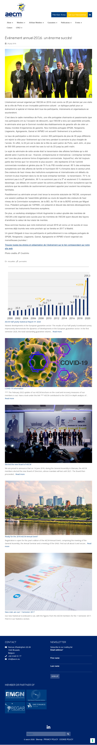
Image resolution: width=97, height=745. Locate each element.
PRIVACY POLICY (51, 739)
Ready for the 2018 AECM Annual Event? (21, 536)
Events (78, 23)
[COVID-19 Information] (48, 362)
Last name (54, 666)
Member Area (59, 14)
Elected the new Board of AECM (18, 464)
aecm (28, 739)
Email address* (56, 650)
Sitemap (39, 739)
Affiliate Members (36, 23)
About (9, 23)
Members (20, 23)
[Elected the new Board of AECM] (48, 434)
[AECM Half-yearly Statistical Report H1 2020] (48, 295)
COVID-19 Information (14, 388)
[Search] (68, 734)
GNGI (18, 28)
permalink (23, 261)
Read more (57, 331)
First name (54, 658)
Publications (65, 23)
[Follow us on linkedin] (90, 14)
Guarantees (52, 23)
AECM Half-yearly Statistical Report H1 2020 (23, 322)
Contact (9, 28)
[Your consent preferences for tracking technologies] (92, 740)
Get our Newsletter (77, 14)
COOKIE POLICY (66, 739)
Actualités (11, 261)
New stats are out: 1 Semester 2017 (19, 612)
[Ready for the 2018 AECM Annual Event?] (48, 508)
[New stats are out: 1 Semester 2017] (48, 581)
